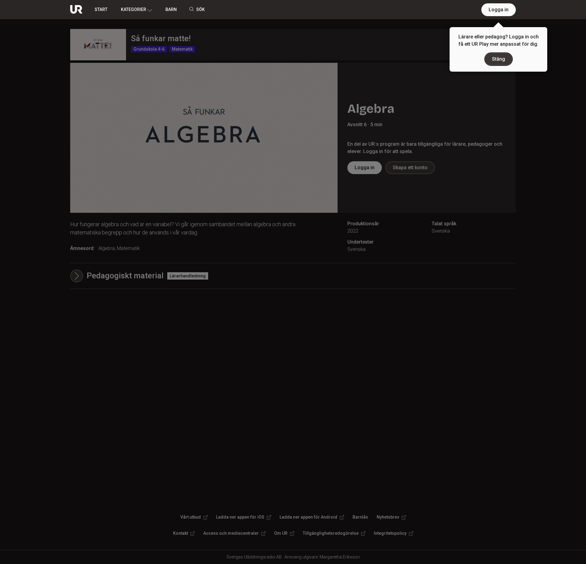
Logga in (498, 9)
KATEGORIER (133, 9)
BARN (171, 9)
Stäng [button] (498, 59)
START (101, 9)
